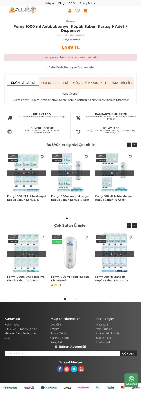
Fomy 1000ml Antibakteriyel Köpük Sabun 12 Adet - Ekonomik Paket (26, 280)
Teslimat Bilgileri (119, 83)
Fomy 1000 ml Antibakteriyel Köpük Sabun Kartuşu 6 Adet (26, 200)
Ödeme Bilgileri (54, 83)
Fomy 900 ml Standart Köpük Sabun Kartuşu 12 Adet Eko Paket (111, 280)
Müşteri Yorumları (87, 83)
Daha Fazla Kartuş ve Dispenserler (71, 67)
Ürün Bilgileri (23, 83)
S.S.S (72, 3)
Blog (61, 3)
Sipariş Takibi (87, 3)
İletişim (49, 3)
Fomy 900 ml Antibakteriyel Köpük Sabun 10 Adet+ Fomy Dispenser (114, 200)
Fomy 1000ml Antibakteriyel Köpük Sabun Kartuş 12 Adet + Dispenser (70, 200)
